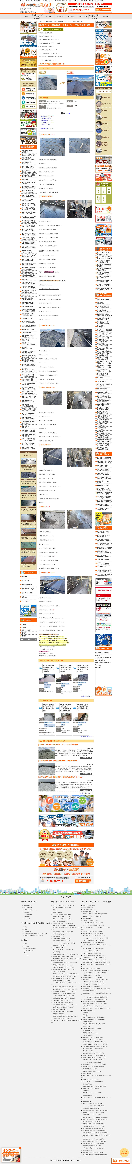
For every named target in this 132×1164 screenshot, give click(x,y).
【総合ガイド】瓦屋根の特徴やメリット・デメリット (95, 960)
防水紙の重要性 (26, 332)
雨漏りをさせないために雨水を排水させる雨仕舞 (29, 310)
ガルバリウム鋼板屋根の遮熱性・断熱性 (104, 269)
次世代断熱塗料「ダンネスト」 (101, 428)
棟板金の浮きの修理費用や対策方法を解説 (29, 175)
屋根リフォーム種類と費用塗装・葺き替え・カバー (104, 330)
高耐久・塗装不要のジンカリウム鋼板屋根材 (29, 392)
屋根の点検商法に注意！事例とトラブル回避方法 (104, 489)
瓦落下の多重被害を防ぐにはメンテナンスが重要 (104, 396)
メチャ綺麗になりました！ (47, 120)
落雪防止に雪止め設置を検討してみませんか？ (64, 998)
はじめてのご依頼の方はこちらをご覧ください (64, 905)
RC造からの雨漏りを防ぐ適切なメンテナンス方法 (29, 409)
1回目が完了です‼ (45, 124)
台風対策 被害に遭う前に (59, 936)
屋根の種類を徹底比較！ (101, 326)
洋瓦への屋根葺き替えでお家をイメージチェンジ (29, 365)
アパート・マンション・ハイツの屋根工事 (63, 949)
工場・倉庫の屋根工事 (103, 559)
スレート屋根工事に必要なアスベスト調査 (93, 1048)
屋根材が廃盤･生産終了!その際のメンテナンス (28, 360)
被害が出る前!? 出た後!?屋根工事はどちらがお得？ (104, 478)
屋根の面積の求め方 (27, 272)
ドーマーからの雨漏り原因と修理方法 (28, 418)
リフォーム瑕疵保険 (27, 914)
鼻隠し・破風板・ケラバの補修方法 (29, 183)
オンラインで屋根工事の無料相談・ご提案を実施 (104, 458)
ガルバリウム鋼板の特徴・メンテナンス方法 (93, 1053)
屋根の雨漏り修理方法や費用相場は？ (29, 405)
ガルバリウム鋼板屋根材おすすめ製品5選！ (104, 277)
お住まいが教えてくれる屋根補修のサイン (104, 318)
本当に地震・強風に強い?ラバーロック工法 (29, 268)
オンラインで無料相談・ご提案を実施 (62, 907)
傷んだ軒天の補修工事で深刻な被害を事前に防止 (29, 195)
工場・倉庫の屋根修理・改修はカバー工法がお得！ (104, 540)
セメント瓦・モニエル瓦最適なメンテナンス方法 (29, 234)
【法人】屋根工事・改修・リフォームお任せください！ (66, 954)
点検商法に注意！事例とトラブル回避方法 (63, 923)
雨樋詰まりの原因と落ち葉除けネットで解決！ (104, 552)
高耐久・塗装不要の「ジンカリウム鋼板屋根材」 (94, 1055)
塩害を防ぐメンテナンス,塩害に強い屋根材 (29, 352)
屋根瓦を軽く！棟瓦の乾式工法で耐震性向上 (103, 408)
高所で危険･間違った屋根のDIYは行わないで (93, 1059)
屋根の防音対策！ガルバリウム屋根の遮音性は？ (104, 289)
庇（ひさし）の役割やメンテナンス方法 (29, 414)
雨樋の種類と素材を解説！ (59, 1013)
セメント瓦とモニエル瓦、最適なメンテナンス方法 (95, 979)
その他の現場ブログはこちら (87, 793)
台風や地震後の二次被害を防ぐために (104, 404)
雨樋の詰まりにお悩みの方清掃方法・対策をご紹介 (104, 548)
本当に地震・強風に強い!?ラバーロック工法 (93, 1126)
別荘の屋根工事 (101, 566)
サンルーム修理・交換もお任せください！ (104, 536)
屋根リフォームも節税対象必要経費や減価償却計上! (104, 574)
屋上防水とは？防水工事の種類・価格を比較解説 (29, 221)
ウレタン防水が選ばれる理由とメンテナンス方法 (29, 204)
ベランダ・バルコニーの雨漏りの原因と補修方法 (29, 225)
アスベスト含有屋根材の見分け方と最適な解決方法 (95, 1046)
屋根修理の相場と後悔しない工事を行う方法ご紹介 (65, 962)
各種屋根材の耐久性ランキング (90, 1095)
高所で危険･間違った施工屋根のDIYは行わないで (29, 397)
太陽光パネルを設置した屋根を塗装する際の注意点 (65, 1016)
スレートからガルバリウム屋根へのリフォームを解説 (104, 257)
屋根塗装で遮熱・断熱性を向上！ (91, 1033)
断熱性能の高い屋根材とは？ (26, 426)
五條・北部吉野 (26, 630)
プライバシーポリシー (28, 593)
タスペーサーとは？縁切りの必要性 (27, 200)
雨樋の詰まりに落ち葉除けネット (61, 1009)
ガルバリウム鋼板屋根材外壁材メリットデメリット (104, 285)
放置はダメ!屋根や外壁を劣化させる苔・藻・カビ (29, 356)
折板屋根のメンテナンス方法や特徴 (91, 975)
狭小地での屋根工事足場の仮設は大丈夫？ (103, 374)
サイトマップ (25, 601)
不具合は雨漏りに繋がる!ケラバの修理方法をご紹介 (95, 999)
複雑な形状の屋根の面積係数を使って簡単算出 (29, 275)
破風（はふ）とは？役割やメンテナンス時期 (29, 448)
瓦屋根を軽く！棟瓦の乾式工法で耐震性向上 (93, 1039)
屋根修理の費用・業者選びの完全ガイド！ (29, 158)
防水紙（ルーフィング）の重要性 (91, 1088)
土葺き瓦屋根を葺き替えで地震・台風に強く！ (29, 238)
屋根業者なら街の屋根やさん (29, 948)
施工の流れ (71, 16)
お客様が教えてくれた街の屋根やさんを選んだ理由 (34, 933)
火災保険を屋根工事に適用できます (61, 940)
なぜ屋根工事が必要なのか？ (104, 299)
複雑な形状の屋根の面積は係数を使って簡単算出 (94, 1024)
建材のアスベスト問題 (28, 329)
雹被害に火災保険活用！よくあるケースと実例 (104, 444)
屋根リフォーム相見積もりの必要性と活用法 (63, 967)
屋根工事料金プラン (57, 912)
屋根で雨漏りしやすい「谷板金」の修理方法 (28, 314)
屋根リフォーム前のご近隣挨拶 (60, 921)
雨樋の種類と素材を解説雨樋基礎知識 (29, 435)
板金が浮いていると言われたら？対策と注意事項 (104, 493)
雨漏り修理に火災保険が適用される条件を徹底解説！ (95, 1154)
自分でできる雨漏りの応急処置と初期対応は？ (104, 436)
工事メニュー (83, 16)
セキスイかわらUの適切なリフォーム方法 (93, 922)
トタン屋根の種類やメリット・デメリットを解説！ (95, 972)
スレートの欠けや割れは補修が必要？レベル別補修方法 (96, 970)
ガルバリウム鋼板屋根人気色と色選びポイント (104, 273)
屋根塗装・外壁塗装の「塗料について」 (92, 916)
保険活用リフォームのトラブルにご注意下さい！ (94, 1112)
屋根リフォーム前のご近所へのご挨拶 (102, 466)
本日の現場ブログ (26, 931)
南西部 (24, 636)
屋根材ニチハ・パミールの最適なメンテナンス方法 (104, 362)
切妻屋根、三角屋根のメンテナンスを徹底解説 (29, 287)
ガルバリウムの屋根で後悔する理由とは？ (28, 379)
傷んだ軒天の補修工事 (88, 1073)
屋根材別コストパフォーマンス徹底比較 (29, 343)
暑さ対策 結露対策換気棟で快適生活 (27, 298)
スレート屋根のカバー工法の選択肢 (104, 334)
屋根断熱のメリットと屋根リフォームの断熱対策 (29, 431)
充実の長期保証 (26, 916)
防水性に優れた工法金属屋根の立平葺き (27, 260)
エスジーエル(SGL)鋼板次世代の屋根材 (28, 384)
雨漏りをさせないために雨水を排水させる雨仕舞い (95, 1132)
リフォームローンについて (59, 971)
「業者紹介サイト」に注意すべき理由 (103, 509)
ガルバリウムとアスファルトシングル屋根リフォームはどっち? (29, 370)
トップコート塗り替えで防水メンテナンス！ (29, 444)
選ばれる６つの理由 (27, 907)
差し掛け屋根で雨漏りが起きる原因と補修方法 (94, 1130)
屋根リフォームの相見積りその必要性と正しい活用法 (104, 462)
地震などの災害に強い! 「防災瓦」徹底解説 (103, 416)
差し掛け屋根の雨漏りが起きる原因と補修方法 (29, 291)
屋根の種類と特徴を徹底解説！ (27, 151)
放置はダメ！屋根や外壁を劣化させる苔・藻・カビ (95, 1119)
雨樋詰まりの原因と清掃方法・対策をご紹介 (63, 1007)
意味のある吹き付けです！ (47, 122)
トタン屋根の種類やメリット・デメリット (103, 346)
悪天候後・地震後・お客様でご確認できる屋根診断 (95, 913)
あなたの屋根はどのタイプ (89, 909)
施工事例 (48, 16)
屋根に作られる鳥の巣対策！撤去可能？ (104, 556)
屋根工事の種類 (103, 91)
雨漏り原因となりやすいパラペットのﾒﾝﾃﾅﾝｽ (29, 213)
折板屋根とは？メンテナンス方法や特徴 (104, 350)
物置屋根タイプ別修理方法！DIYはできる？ (103, 532)
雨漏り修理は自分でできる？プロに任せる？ (29, 167)
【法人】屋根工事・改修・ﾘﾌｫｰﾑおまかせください (104, 571)
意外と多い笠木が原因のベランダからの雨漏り (29, 191)
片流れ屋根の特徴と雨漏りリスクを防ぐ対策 (29, 283)
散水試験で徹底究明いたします (60, 934)
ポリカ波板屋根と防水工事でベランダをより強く (104, 544)
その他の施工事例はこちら (87, 696)
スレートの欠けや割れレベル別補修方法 (103, 338)
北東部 (24, 627)
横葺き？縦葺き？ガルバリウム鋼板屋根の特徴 (104, 281)
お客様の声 (60, 16)
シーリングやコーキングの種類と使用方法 (29, 255)
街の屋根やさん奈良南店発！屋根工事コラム (33, 935)
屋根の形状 (25, 279)
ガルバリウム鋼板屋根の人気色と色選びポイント (94, 955)
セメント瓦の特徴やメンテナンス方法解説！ (29, 230)
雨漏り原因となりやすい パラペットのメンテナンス (65, 989)
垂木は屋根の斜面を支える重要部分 (61, 980)
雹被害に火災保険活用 (88, 1150)
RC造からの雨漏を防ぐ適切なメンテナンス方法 (94, 1057)
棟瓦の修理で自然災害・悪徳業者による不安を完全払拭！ (97, 1008)
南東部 (24, 633)
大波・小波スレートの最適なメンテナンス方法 (29, 247)
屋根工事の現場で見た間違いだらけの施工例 (103, 420)
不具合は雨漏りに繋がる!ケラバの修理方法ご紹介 (29, 187)
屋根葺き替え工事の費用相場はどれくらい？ (104, 310)
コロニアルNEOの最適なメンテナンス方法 (104, 370)
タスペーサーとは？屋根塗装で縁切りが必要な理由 (95, 997)
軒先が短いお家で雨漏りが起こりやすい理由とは (29, 322)
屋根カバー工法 (106, 104)
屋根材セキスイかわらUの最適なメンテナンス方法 (104, 366)
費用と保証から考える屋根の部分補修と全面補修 (64, 976)
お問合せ (24, 597)
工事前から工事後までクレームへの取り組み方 (104, 470)
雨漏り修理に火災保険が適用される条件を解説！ (104, 440)
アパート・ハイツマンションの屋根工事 (103, 563)
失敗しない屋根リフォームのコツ (103, 303)
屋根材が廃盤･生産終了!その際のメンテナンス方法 (95, 1003)
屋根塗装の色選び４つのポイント (102, 424)
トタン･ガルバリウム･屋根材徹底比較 (28, 375)
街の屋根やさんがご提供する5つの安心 (37, 16)
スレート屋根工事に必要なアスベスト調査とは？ (29, 439)
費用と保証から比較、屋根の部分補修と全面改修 (104, 314)
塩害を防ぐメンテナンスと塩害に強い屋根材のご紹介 (95, 1117)
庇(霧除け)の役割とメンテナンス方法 (27, 251)
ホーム (26, 16)
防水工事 (104, 124)
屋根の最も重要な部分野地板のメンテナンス (28, 336)
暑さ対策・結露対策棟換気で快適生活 (92, 1028)
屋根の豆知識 (25, 340)
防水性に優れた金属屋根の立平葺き (91, 1108)
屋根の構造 (25, 179)
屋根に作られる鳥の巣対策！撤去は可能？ (63, 1011)
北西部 (24, 624)
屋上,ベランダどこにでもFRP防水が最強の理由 (29, 217)
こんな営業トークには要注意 (103, 481)
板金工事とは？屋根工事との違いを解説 (29, 171)
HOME (40, 21)
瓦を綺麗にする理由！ (46, 118)
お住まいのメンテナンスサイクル (91, 1079)
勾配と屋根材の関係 (27, 306)
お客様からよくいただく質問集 (90, 920)
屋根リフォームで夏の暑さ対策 (60, 945)
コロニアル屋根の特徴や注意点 (102, 342)
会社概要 (105, 16)
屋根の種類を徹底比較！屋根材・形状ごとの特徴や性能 (96, 962)
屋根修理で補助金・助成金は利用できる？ (103, 448)
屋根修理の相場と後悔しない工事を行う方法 (103, 306)
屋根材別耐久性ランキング (27, 348)
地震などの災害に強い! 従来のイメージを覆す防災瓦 (95, 1044)
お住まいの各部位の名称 (29, 155)
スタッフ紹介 (25, 580)
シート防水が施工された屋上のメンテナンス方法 (29, 208)
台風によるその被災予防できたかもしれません (104, 392)
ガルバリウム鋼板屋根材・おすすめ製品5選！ (94, 940)
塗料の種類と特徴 (103, 590)
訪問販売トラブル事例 (103, 485)
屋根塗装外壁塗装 (104, 144)
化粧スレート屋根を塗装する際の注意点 (102, 358)
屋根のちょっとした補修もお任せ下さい (62, 919)
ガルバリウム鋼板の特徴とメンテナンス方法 (29, 388)
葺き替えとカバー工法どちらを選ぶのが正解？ (104, 322)
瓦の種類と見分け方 (27, 318)
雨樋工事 (104, 117)
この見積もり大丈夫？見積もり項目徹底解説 (103, 474)
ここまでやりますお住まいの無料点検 (94, 16)
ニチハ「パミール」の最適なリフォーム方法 (93, 925)
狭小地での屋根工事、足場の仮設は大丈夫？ (93, 933)
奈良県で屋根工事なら (28, 589)
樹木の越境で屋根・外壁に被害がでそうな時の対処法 (104, 501)
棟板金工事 (105, 137)
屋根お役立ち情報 (102, 388)
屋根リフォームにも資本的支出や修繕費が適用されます (66, 973)
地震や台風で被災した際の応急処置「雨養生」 (29, 264)
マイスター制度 (26, 919)
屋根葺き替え (106, 97)
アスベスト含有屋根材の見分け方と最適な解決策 (29, 326)
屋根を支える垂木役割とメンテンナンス (28, 401)
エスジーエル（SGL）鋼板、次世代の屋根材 (93, 1106)
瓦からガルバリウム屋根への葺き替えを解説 (104, 261)
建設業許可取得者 (27, 584)
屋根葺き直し (106, 130)
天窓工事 (104, 150)
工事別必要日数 (101, 381)
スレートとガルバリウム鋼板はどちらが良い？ (104, 253)
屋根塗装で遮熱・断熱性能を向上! (103, 432)
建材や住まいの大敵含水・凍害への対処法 (28, 303)
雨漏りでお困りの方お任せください (61, 916)
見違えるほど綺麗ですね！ (47, 128)
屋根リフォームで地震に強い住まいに (62, 938)
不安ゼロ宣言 (25, 912)
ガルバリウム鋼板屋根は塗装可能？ (104, 265)
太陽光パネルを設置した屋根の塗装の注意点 (104, 354)
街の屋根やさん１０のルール (29, 910)
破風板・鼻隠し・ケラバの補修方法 (91, 986)
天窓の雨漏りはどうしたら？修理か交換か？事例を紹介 (96, 988)
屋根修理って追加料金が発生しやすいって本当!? (104, 497)
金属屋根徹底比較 (87, 1101)
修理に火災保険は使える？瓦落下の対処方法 (104, 400)
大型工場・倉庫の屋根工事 (59, 947)
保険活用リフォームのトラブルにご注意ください (104, 505)
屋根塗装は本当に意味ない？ (27, 163)
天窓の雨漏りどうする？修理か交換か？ (29, 422)
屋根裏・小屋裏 (26, 295)
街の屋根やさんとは (27, 905)
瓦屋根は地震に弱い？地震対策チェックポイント (104, 412)
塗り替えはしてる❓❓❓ (47, 116)
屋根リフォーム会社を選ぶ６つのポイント (104, 385)
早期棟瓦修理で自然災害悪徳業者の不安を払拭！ (29, 243)
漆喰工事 (104, 110)
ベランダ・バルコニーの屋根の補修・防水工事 (64, 943)
